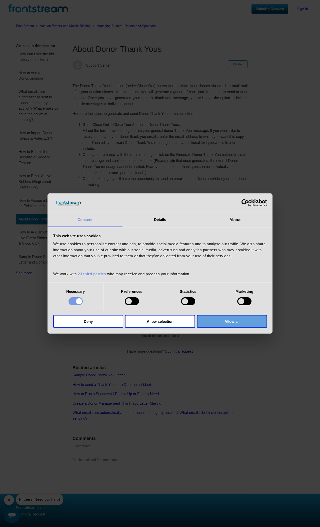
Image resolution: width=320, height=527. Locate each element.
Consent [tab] (85, 219)
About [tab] (235, 219)
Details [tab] (160, 219)
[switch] (132, 301)
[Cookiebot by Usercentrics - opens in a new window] (245, 203)
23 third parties (92, 274)
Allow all (232, 321)
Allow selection (160, 321)
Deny (88, 321)
